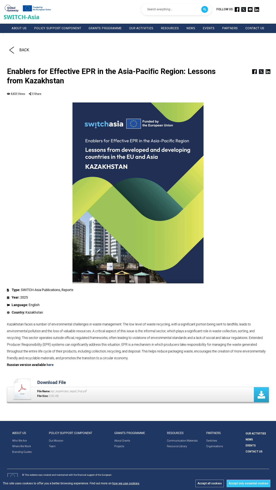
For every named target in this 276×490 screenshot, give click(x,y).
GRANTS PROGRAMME (105, 28)
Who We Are (19, 440)
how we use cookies (125, 483)
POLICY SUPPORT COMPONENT (57, 28)
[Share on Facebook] (253, 71)
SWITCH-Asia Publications (40, 290)
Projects (119, 446)
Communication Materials (182, 440)
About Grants (122, 440)
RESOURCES (170, 28)
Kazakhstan (34, 312)
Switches (211, 440)
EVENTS (209, 28)
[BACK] (11, 50)
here (50, 365)
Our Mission (56, 440)
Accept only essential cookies (248, 483)
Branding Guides (22, 451)
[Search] (204, 9)
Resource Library (177, 446)
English (34, 305)
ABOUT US (19, 28)
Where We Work (21, 446)
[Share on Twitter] (259, 71)
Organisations (214, 446)
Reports (67, 290)
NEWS (190, 28)
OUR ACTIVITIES (141, 28)
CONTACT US (254, 28)
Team (52, 446)
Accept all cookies (210, 483)
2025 (24, 297)
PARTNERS (230, 28)
